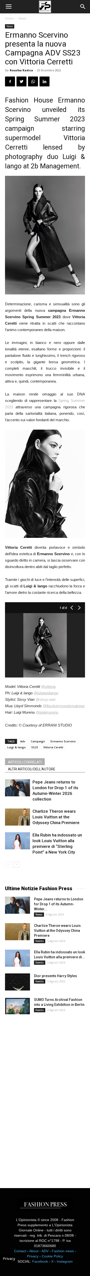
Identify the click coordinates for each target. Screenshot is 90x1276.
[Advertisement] (42, 1096)
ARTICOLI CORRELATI (25, 762)
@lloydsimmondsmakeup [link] (63, 706)
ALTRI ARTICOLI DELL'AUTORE (31, 769)
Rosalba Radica (21, 70)
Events (40, 941)
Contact (20, 1251)
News (22, 18)
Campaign (38, 741)
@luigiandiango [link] (46, 693)
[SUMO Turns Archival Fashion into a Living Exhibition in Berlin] (17, 1005)
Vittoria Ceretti (53, 747)
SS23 (34, 747)
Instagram (65, 1261)
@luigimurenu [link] (47, 712)
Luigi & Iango (16, 747)
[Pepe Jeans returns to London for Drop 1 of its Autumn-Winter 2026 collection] (17, 787)
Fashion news (63, 1251)
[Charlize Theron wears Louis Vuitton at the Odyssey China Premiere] (17, 817)
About (33, 1251)
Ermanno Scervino (63, 741)
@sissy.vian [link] (46, 699)
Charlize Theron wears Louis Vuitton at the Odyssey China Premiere (56, 817)
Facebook (40, 1261)
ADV (45, 1251)
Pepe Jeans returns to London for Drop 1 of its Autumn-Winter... (58, 904)
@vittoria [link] (48, 686)
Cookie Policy (52, 1256)
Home (9, 18)
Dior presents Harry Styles (55, 976)
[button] (83, 6)
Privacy (32, 1256)
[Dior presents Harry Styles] (17, 981)
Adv (22, 741)
